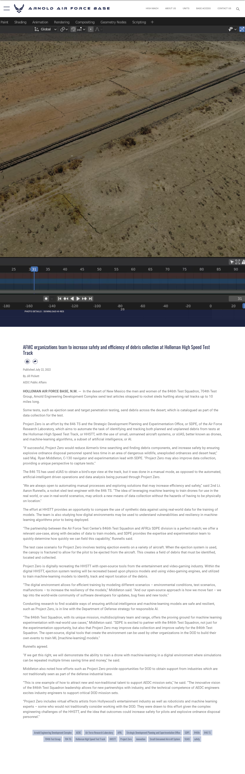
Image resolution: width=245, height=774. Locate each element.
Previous (12, 172)
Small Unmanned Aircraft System (165, 739)
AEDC (78, 732)
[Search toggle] (238, 9)
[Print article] (27, 361)
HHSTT (113, 739)
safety (197, 739)
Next (232, 172)
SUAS (187, 739)
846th (197, 732)
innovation (140, 739)
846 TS (207, 732)
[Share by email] (35, 361)
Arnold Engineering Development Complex (53, 732)
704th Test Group (52, 739)
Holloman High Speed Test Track (90, 739)
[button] (6, 8)
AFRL (119, 732)
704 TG (68, 739)
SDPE (187, 732)
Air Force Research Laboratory (99, 732)
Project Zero (126, 739)
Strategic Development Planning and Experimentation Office (153, 732)
